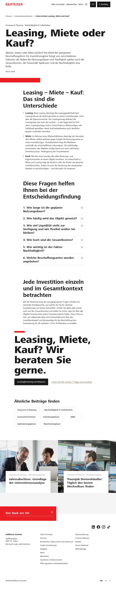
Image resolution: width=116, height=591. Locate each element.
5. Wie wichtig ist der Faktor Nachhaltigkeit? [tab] (43, 248)
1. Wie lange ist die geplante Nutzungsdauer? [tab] (43, 209)
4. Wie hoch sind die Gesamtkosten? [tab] (48, 240)
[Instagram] (103, 527)
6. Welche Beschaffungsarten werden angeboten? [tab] (49, 259)
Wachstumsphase (52, 424)
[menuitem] (58, 4)
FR (106, 581)
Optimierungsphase (26, 424)
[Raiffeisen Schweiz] (14, 4)
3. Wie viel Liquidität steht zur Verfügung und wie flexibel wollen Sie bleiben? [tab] (49, 229)
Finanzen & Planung (26, 410)
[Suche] (86, 4)
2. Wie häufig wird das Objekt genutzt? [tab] (50, 218)
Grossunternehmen (26, 417)
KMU (73, 417)
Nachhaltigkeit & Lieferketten (58, 410)
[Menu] (93, 4)
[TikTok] (108, 527)
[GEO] (52, 512)
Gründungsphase (51, 417)
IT (109, 581)
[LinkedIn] (93, 527)
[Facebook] (98, 527)
